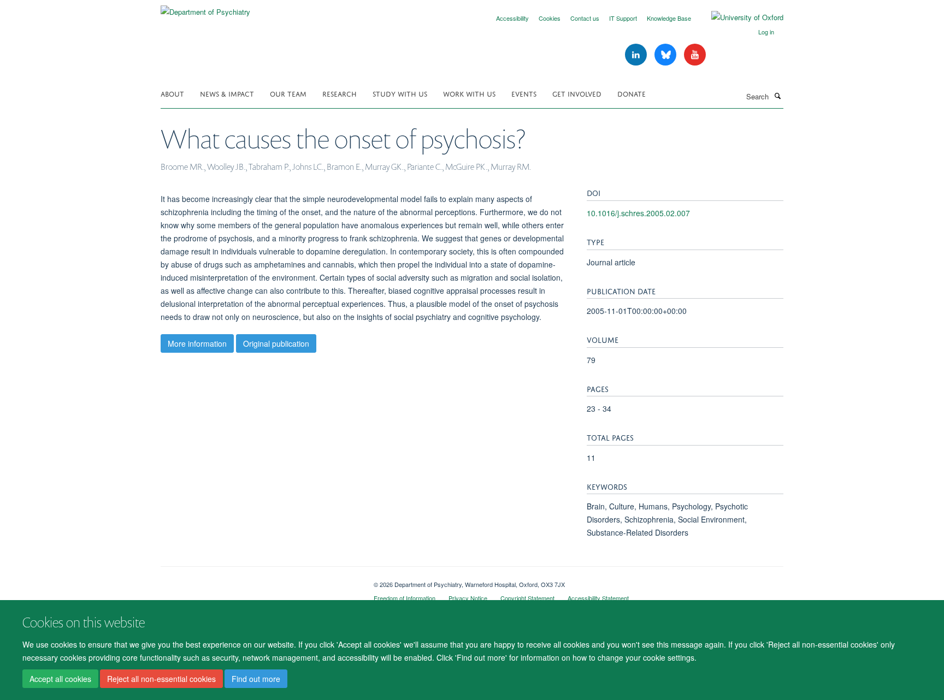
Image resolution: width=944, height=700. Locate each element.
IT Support (623, 18)
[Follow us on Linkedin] (637, 55)
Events (523, 93)
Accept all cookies (60, 678)
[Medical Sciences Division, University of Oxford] (259, 580)
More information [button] (197, 343)
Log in (766, 31)
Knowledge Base (669, 18)
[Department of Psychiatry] (205, 8)
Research (339, 93)
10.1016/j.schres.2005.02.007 (638, 212)
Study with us (400, 93)
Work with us (469, 93)
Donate (631, 93)
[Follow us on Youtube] (695, 55)
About (172, 93)
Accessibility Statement (598, 598)
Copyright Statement (527, 598)
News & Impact (227, 93)
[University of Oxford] (739, 17)
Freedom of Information (404, 598)
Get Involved (576, 93)
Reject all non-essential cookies (161, 678)
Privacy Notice (468, 598)
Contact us (584, 18)
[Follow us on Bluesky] (666, 55)
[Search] (777, 96)
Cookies (549, 18)
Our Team (288, 93)
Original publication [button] (276, 343)
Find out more (256, 678)
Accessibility (512, 18)
